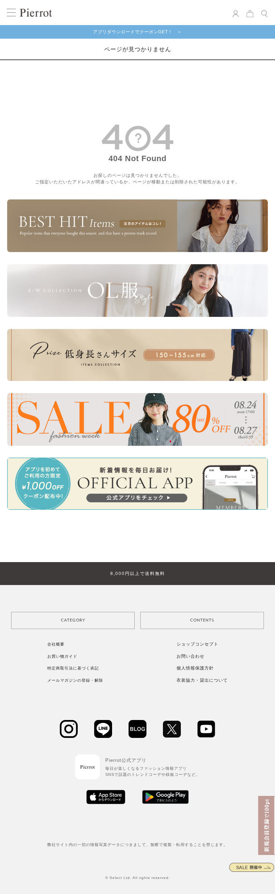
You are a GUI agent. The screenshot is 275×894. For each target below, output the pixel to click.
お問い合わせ (190, 656)
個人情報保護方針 (195, 668)
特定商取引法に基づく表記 (73, 668)
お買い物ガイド (62, 656)
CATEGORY (73, 620)
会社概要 (55, 644)
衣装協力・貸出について (202, 680)
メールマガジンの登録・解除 (75, 680)
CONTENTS (202, 620)
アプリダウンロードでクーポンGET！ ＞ (137, 31)
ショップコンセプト (197, 644)
